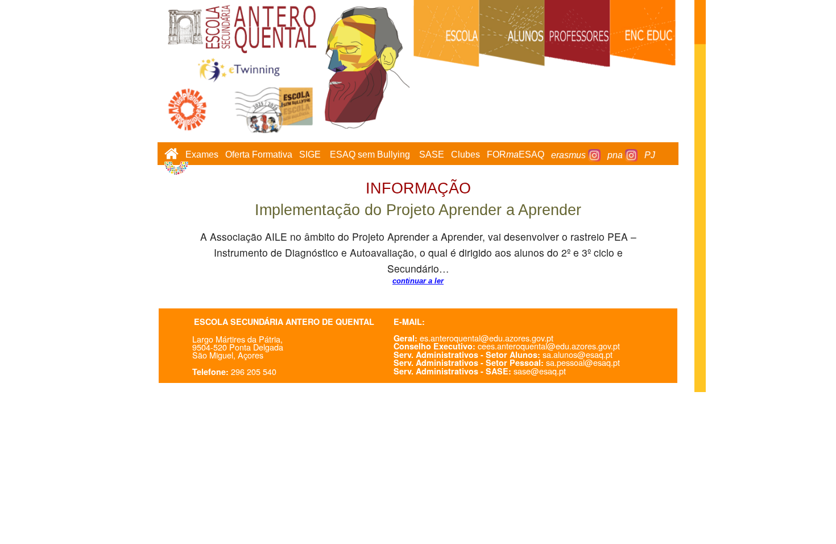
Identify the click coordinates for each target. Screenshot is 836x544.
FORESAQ (515, 155)
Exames (201, 155)
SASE (431, 155)
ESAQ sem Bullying (370, 155)
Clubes (465, 155)
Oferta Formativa (258, 155)
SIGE (310, 155)
